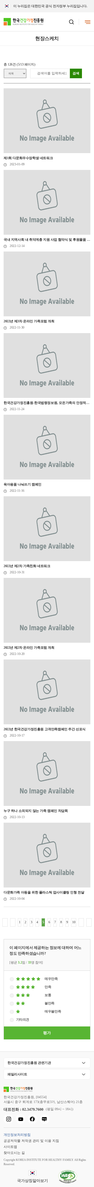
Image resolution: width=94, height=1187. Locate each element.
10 (73, 922)
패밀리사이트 (17, 1074)
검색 (76, 73)
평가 (47, 1033)
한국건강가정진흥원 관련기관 (29, 1063)
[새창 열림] (8, 1119)
